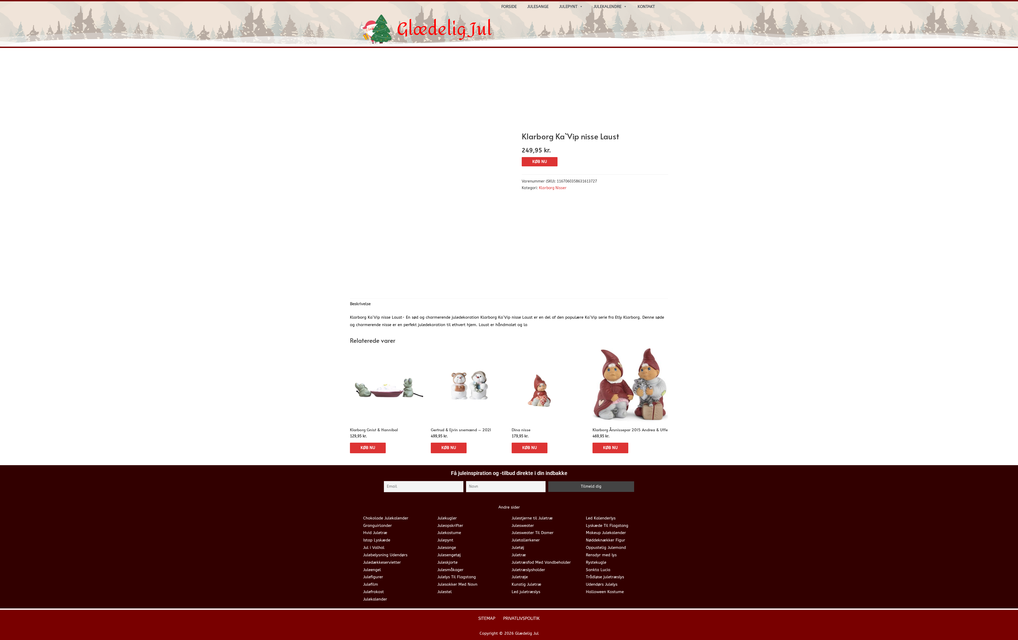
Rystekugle (596, 562)
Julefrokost (373, 591)
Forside (509, 6)
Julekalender (375, 599)
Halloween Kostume (605, 591)
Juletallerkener (526, 540)
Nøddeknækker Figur (605, 540)
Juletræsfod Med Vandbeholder (541, 562)
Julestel (444, 591)
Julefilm (370, 584)
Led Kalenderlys (601, 518)
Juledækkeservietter (382, 562)
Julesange (538, 6)
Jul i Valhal (373, 547)
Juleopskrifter (450, 525)
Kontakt (646, 6)
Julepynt (568, 6)
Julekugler (447, 518)
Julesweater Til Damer (533, 532)
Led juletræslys (526, 591)
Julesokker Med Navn (457, 584)
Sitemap (486, 618)
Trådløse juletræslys (605, 577)
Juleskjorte (447, 562)
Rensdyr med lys (601, 555)
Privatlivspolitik (521, 618)
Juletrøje (520, 577)
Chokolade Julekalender (385, 518)
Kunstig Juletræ (526, 584)
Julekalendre (607, 6)
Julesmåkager (450, 569)
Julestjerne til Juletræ (532, 518)
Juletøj (518, 547)
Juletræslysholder (528, 569)
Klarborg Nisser (553, 188)
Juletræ (519, 555)
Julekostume (449, 532)
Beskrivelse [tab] (360, 303)
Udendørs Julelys (601, 584)
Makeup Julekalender (606, 532)
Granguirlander (377, 525)
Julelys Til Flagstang (456, 577)
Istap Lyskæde (376, 540)
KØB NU (539, 161)
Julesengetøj (449, 555)
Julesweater (523, 525)
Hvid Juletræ (375, 532)
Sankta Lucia (598, 569)
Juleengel (372, 569)
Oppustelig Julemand (606, 547)
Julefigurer (373, 577)
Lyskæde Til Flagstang (607, 525)
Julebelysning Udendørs (385, 555)
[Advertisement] (509, 92)
